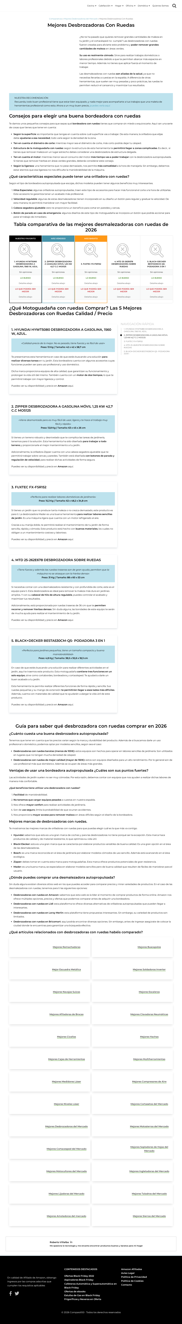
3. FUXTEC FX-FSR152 (133, 341)
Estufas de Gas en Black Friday (82, 1295)
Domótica (143, 5)
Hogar (118, 5)
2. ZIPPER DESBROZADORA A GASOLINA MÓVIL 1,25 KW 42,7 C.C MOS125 (146, 336)
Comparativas (55, 19)
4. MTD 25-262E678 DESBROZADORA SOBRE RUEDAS (144, 346)
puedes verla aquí (100, 105)
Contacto (126, 1284)
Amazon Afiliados (131, 1269)
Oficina (129, 5)
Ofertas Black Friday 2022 (79, 1276)
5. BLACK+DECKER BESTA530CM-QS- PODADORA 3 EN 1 (147, 352)
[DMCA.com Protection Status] (128, 1296)
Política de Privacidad (134, 1277)
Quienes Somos (160, 5)
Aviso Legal (128, 1273)
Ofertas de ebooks (74, 1291)
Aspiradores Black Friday (78, 1279)
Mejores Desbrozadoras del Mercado (81, 19)
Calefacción (104, 5)
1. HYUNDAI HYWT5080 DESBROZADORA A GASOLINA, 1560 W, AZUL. (143, 330)
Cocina (90, 5)
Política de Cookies (132, 1281)
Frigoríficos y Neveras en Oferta (82, 1299)
